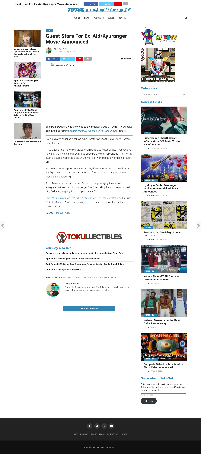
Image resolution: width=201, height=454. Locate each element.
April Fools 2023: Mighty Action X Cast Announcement (26, 83)
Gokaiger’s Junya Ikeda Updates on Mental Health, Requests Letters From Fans (26, 53)
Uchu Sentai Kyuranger (105, 277)
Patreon (124, 434)
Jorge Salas (62, 48)
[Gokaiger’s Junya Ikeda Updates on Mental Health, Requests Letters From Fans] (27, 45)
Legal (102, 434)
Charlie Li (150, 195)
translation (87, 277)
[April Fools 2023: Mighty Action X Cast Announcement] (27, 77)
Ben (147, 148)
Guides (111, 18)
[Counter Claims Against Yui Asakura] (27, 138)
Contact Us (112, 434)
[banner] (158, 81)
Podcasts (99, 18)
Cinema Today (62, 212)
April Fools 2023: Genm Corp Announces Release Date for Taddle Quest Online (26, 114)
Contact (122, 18)
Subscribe (148, 401)
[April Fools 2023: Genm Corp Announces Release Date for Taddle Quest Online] (27, 106)
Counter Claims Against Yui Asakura (27, 143)
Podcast (84, 434)
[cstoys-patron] (160, 46)
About (77, 18)
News (87, 18)
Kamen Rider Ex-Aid (71, 277)
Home (75, 434)
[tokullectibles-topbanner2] (89, 243)
